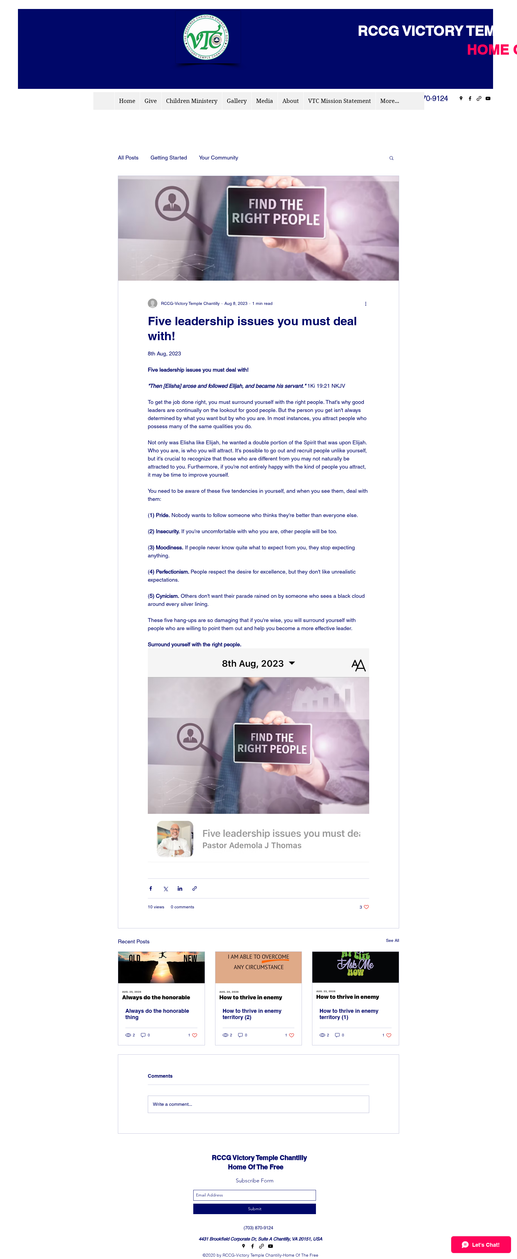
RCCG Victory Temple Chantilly (254, 1157)
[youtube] (488, 98)
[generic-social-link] (479, 98)
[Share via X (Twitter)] (165, 888)
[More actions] (365, 303)
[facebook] (470, 98)
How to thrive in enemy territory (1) (349, 1014)
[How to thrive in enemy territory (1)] (355, 976)
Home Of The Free (242, 1167)
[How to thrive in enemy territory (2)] (258, 976)
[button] (391, 157)
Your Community (218, 157)
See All (392, 940)
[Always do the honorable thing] (161, 976)
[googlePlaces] (461, 98)
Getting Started (168, 157)
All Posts (128, 157)
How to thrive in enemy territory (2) (252, 1014)
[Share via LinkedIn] (180, 888)
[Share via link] (194, 888)
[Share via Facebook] (150, 888)
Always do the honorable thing (157, 1014)
